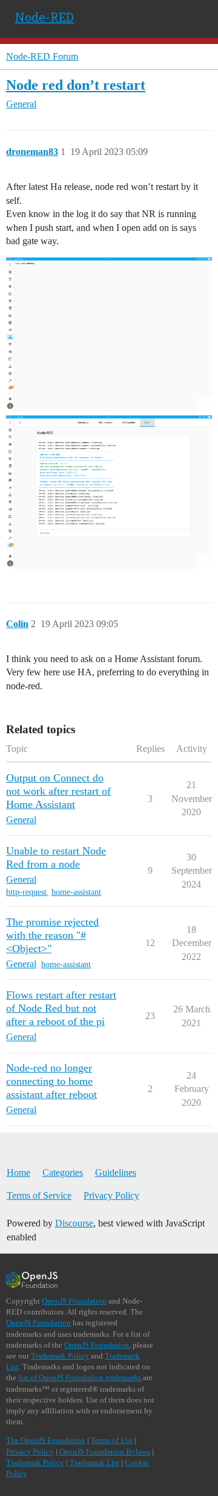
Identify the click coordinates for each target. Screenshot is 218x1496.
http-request (26, 892)
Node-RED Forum (42, 56)
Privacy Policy (111, 1195)
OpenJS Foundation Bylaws (104, 1451)
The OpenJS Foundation (45, 1440)
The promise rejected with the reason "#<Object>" (52, 935)
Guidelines (115, 1172)
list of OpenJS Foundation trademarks (79, 1377)
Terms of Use (112, 1440)
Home (18, 1172)
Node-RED (44, 17)
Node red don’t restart (75, 85)
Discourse (74, 1223)
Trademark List (94, 1462)
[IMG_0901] (109, 492)
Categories (62, 1172)
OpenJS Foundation (74, 1300)
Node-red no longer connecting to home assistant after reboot (51, 1081)
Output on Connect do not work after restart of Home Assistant (58, 791)
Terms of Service (39, 1195)
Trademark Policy (60, 1355)
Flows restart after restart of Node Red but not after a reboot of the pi (61, 1008)
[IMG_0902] (109, 334)
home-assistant (76, 892)
